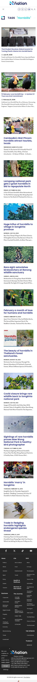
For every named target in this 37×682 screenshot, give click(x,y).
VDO (27, 558)
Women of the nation (17, 587)
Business (5, 593)
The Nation (27, 677)
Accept (6, 666)
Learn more (5, 662)
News (3, 558)
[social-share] (19, 9)
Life (15, 558)
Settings (5, 669)
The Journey (18, 594)
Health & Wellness (17, 581)
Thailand (29, 641)
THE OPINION (30, 631)
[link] (18, 46)
